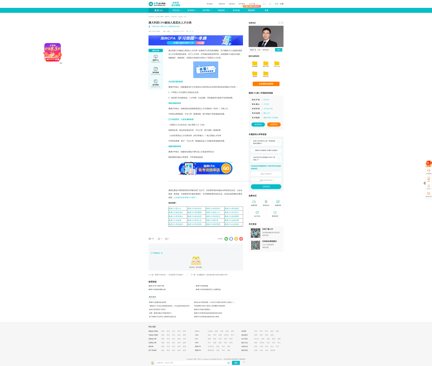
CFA (196, 339)
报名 (162, 331)
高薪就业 (232, 4)
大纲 (261, 346)
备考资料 (156, 83)
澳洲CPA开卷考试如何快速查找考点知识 (208, 313)
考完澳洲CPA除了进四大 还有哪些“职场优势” (210, 306)
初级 (255, 350)
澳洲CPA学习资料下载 (156, 286)
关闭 (76, 78)
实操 (279, 339)
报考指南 (156, 71)
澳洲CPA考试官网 (213, 224)
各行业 (256, 339)
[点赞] (166, 238)
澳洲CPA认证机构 (232, 224)
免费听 (279, 50)
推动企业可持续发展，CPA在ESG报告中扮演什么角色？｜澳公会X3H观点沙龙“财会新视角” (226, 302)
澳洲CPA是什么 (175, 208)
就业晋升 (244, 335)
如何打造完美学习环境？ (157, 309)
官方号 (429, 189)
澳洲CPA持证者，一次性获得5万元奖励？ (169, 275)
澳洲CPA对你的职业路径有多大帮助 (206, 317)
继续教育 (251, 10)
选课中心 (156, 58)
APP (428, 181)
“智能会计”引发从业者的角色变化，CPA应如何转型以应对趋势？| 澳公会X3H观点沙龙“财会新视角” (183, 306)
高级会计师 (152, 339)
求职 (266, 335)
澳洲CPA (158, 10)
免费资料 (274, 124)
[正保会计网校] (157, 4)
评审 (184, 339)
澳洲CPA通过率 (212, 220)
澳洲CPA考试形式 (213, 216)
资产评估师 (152, 350)
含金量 (180, 16)
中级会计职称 (153, 335)
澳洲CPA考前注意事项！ (202, 309)
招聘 (255, 335)
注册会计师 (152, 343)
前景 (216, 331)
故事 (272, 335)
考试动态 (174, 16)
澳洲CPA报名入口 (213, 212)
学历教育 (242, 4)
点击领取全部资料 (266, 84)
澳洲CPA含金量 (175, 220)
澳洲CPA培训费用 (232, 216)
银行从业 (244, 343)
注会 (266, 350)
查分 (173, 331)
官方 (209, 343)
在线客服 (428, 173)
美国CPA (198, 346)
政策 (227, 331)
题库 (184, 331)
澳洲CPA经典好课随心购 (157, 289)
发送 (235, 363)
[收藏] (159, 238)
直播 (266, 10)
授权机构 (211, 350)
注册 (282, 4)
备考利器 (236, 10)
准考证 (226, 335)
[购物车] (264, 3)
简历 (261, 335)
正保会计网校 (159, 16)
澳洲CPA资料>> (185, 197)
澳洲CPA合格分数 (232, 220)
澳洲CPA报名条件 (176, 212)
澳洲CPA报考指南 (202, 286)
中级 (261, 350)
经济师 (243, 331)
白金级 (210, 331)
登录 (276, 4)
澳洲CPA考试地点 (176, 216)
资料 (232, 331)
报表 (273, 339)
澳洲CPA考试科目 (194, 208)
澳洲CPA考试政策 (176, 224)
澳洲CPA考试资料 (194, 224)
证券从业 (244, 346)
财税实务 (222, 4)
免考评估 (258, 124)
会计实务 (244, 339)
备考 (179, 331)
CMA (196, 335)
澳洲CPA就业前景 (194, 216)
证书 (273, 343)
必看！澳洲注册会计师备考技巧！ (161, 313)
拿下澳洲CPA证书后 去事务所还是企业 (162, 317)
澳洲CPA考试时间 (213, 208)
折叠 (424, 183)
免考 (221, 331)
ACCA (197, 331)
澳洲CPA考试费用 (194, 212)
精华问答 (244, 350)
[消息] (270, 3)
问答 (262, 339)
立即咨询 (266, 187)
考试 (168, 331)
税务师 (150, 346)
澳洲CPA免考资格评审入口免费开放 (208, 289)
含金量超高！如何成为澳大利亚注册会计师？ (212, 275)
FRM (196, 343)
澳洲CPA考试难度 (232, 208)
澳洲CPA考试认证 (194, 220)
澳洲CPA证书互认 (232, 212)
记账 (268, 339)
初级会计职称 (153, 331)
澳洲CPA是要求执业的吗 (157, 302)
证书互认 (211, 346)
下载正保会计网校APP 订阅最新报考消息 (165, 26)
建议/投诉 (429, 196)
